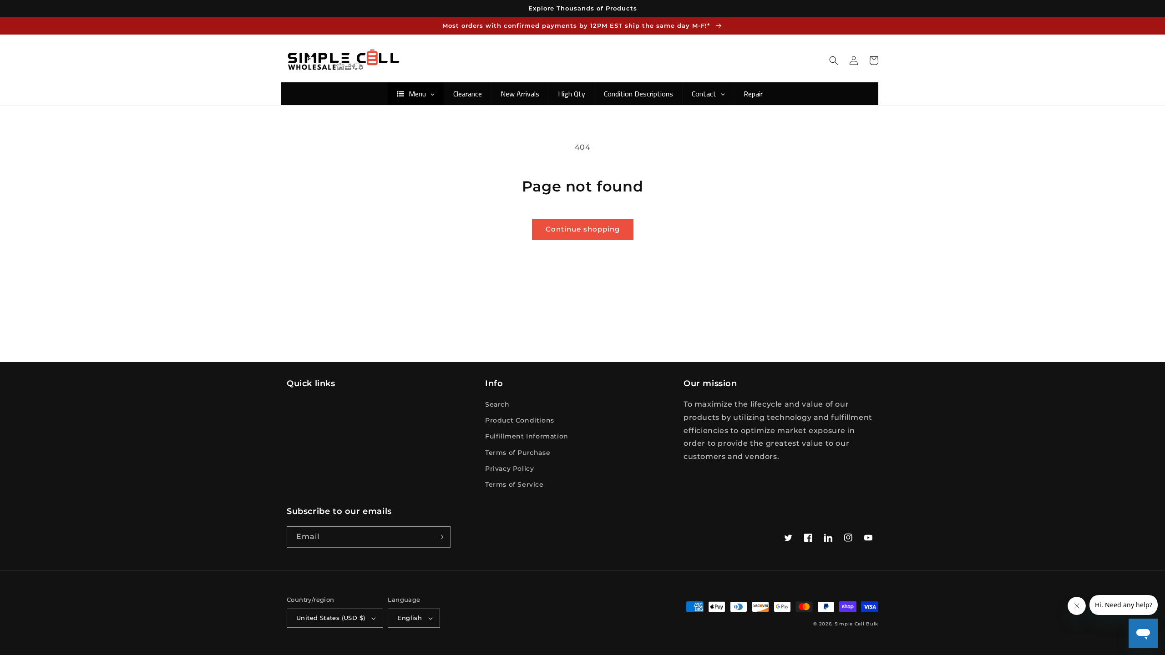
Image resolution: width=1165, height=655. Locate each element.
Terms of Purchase (517, 452)
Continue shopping (583, 229)
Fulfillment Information (526, 436)
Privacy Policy (509, 468)
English (409, 617)
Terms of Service (514, 484)
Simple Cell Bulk (856, 623)
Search (497, 404)
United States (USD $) (330, 617)
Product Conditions (519, 420)
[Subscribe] (440, 537)
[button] (834, 60)
